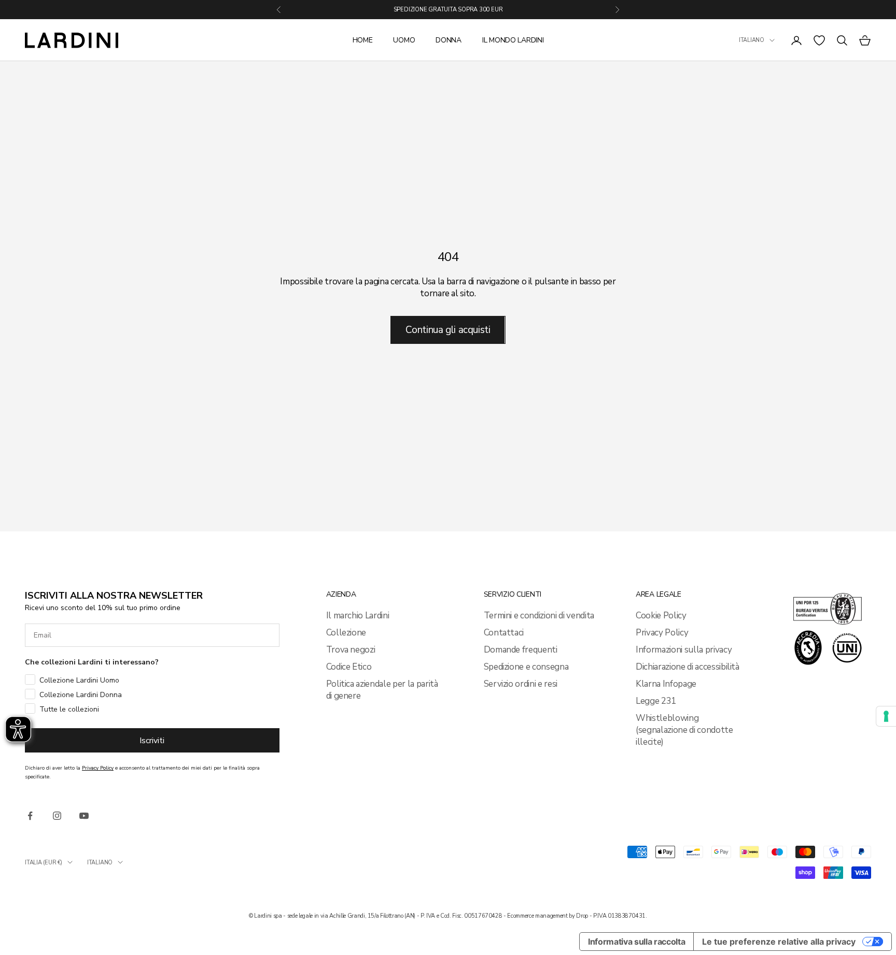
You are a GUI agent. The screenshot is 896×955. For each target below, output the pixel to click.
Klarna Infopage (666, 684)
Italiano (751, 40)
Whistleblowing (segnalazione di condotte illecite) (684, 730)
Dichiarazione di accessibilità (687, 667)
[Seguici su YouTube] (84, 816)
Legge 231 (656, 701)
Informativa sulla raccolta (636, 941)
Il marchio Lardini (357, 615)
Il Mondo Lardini (513, 40)
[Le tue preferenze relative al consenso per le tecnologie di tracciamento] (886, 716)
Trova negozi (350, 650)
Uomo (404, 40)
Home (363, 40)
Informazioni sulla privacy (684, 650)
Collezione (346, 633)
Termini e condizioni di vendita (539, 615)
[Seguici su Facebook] (30, 816)
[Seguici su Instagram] (57, 816)
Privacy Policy (662, 633)
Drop (582, 916)
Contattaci (504, 633)
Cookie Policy (661, 615)
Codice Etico (349, 667)
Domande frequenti (520, 650)
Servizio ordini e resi (521, 684)
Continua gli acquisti (447, 330)
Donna (448, 40)
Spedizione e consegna (526, 667)
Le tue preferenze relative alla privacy (779, 941)
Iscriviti (151, 740)
